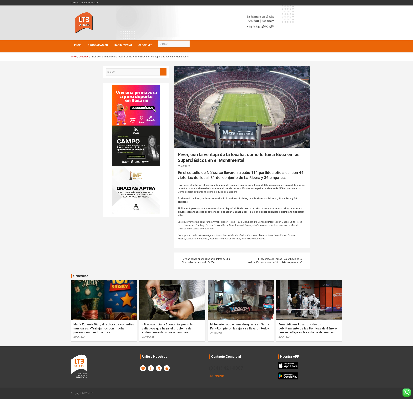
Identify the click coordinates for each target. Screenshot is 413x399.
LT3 (91, 393)
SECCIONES (145, 45)
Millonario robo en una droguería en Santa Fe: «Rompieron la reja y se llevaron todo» (239, 326)
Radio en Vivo (123, 45)
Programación (98, 45)
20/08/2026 (148, 336)
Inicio (77, 45)
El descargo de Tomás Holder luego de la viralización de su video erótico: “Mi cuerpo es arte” (275, 261)
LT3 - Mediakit (216, 375)
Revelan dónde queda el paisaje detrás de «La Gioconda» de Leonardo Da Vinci (206, 261)
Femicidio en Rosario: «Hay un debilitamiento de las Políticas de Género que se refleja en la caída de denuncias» (307, 328)
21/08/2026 (79, 336)
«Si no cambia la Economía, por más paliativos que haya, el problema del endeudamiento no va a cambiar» (167, 328)
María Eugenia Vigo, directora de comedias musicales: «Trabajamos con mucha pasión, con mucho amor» (103, 328)
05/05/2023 (184, 166)
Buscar (193, 44)
